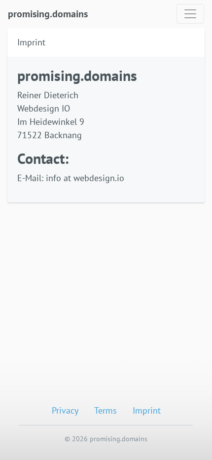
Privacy (65, 410)
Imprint (147, 410)
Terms (105, 410)
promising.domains (48, 13)
